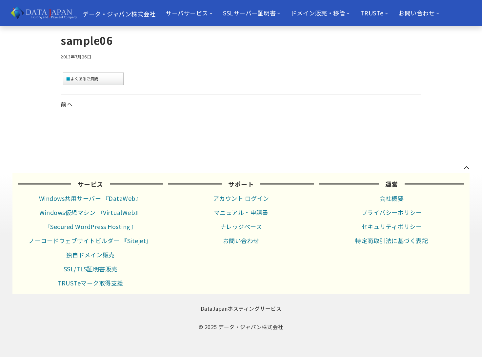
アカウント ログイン (241, 198)
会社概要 (391, 198)
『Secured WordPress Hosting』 (90, 226)
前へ (67, 104)
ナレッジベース (241, 226)
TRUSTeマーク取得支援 (90, 283)
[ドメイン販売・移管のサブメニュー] (348, 13)
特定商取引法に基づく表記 (391, 240)
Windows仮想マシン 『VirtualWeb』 (90, 212)
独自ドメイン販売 (90, 254)
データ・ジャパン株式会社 (119, 14)
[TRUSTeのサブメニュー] (386, 13)
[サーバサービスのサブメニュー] (211, 13)
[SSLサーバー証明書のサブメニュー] (278, 13)
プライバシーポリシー (391, 212)
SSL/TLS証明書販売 (90, 268)
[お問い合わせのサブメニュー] (437, 13)
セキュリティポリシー (391, 226)
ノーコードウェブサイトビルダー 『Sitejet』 (90, 240)
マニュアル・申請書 (241, 212)
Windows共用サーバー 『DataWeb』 (90, 198)
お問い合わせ (241, 240)
